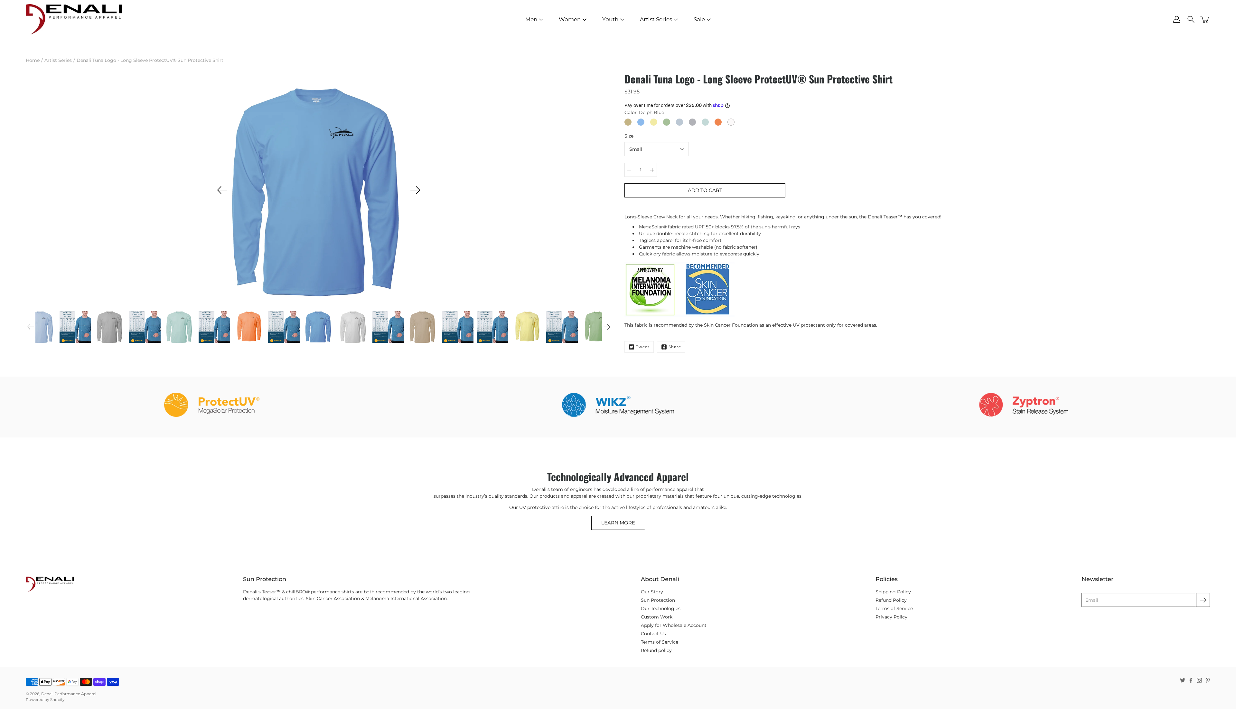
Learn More (618, 523)
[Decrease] (629, 170)
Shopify (57, 699)
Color (644, 112)
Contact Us (653, 634)
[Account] (1177, 19)
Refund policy (656, 650)
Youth (610, 19)
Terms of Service (659, 642)
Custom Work (656, 617)
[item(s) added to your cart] (1205, 19)
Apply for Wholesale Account (674, 625)
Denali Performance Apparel (68, 693)
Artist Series (656, 19)
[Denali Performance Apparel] (74, 19)
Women (570, 19)
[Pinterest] (1207, 680)
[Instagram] (1199, 680)
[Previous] (222, 190)
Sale (699, 19)
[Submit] (1203, 600)
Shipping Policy (893, 592)
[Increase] (652, 170)
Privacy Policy (891, 617)
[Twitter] (1182, 680)
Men (531, 19)
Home (33, 60)
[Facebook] (1191, 680)
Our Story (652, 592)
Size (628, 136)
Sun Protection (658, 600)
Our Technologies (660, 608)
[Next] (415, 190)
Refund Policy (891, 600)
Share (675, 346)
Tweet (643, 346)
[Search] (1191, 19)
